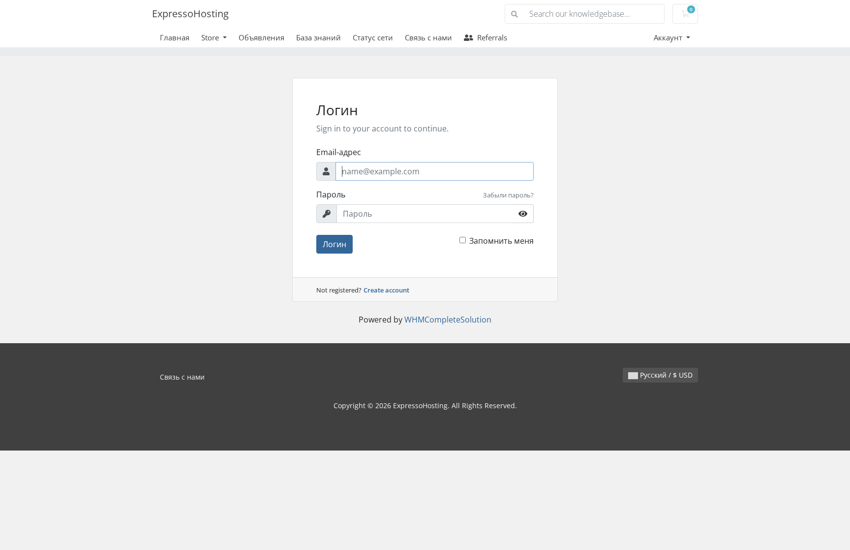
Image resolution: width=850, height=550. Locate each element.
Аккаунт (669, 37)
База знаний (318, 37)
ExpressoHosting (190, 13)
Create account (386, 290)
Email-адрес (338, 152)
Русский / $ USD (665, 375)
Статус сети (373, 37)
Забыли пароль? (508, 195)
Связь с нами (428, 37)
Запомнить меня (501, 240)
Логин (334, 244)
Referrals (490, 37)
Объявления (261, 37)
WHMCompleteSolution (447, 319)
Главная (174, 37)
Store (211, 37)
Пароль (330, 194)
